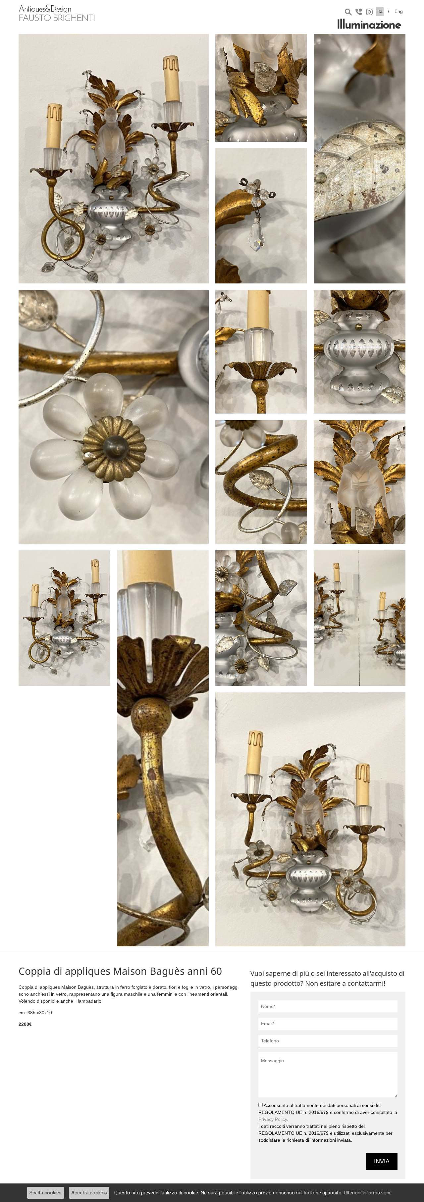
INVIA (382, 1161)
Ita (380, 11)
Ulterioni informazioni (367, 1192)
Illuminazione (369, 25)
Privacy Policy (272, 1119)
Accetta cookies (89, 1192)
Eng (399, 11)
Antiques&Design (57, 14)
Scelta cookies (45, 1192)
